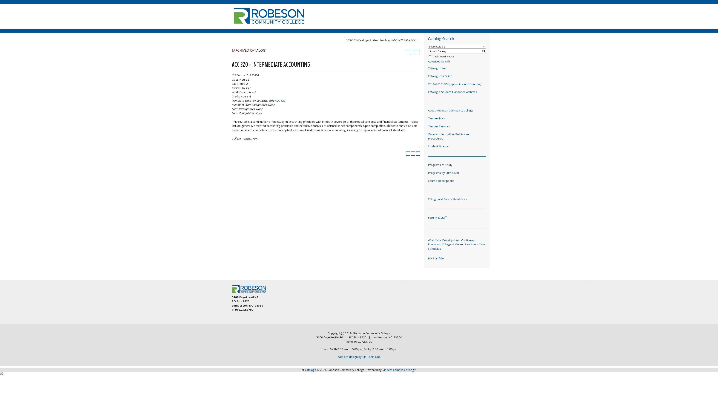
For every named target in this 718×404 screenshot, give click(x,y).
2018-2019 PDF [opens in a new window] (454, 84)
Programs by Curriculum (443, 173)
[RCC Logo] (251, 293)
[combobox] (382, 40)
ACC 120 (280, 100)
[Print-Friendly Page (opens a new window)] (413, 52)
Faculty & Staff (437, 217)
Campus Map (436, 118)
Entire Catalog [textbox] (437, 46)
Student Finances (439, 146)
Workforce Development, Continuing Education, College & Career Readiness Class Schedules (457, 244)
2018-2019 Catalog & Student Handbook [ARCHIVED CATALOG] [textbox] (380, 40)
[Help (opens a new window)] (418, 52)
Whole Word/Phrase (443, 56)
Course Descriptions (441, 181)
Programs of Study (440, 165)
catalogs (310, 370)
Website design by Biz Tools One (359, 357)
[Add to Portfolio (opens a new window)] (408, 52)
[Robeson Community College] (269, 25)
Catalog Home (437, 68)
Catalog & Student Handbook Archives (452, 92)
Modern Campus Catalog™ (399, 370)
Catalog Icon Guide (440, 76)
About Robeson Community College (450, 110)
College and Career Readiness (447, 199)
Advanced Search (439, 61)
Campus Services (439, 126)
